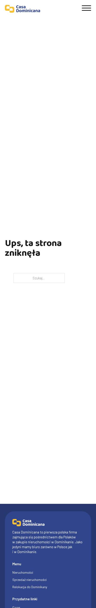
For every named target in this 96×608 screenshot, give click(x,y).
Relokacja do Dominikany (29, 587)
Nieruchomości (22, 572)
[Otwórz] (86, 8)
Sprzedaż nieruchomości (29, 580)
